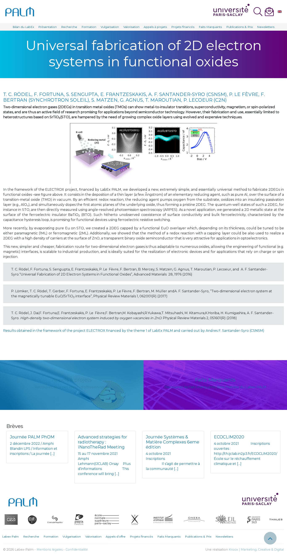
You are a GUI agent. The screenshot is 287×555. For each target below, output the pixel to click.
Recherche (69, 27)
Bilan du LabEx (23, 27)
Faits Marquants (210, 27)
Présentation (47, 27)
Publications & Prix (239, 27)
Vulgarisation (110, 27)
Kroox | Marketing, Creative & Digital (256, 549)
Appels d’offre (115, 536)
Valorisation (131, 27)
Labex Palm (10, 536)
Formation (89, 27)
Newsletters (265, 27)
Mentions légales (50, 549)
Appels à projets (155, 27)
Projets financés (182, 27)
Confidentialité (77, 549)
